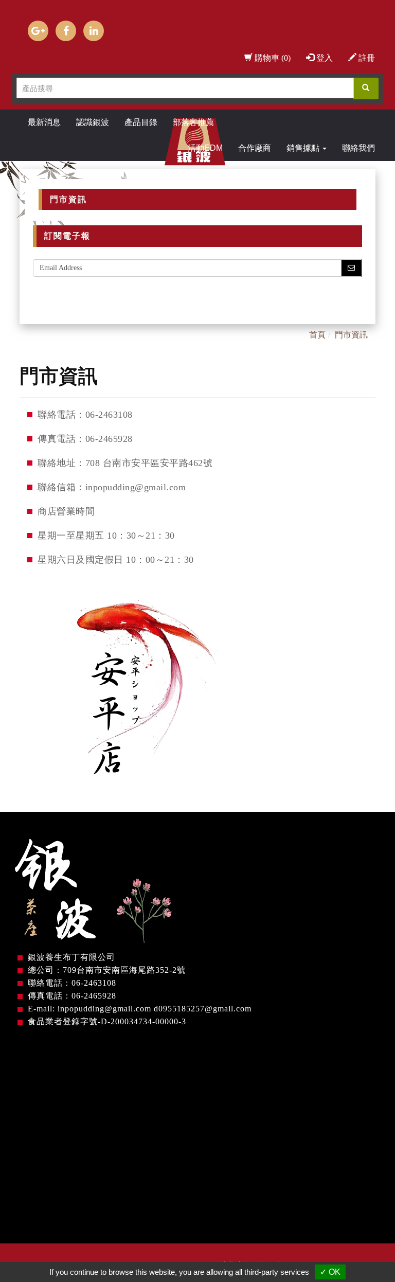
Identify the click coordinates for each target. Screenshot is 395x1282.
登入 (323, 58)
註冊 (365, 58)
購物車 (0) (272, 58)
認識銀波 (92, 122)
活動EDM (205, 148)
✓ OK (330, 1272)
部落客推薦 (193, 122)
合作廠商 (254, 148)
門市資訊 (351, 334)
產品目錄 (140, 122)
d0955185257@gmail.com (203, 1008)
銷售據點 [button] (303, 148)
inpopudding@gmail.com (104, 1008)
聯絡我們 (358, 148)
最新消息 (44, 122)
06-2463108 (93, 982)
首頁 (317, 334)
